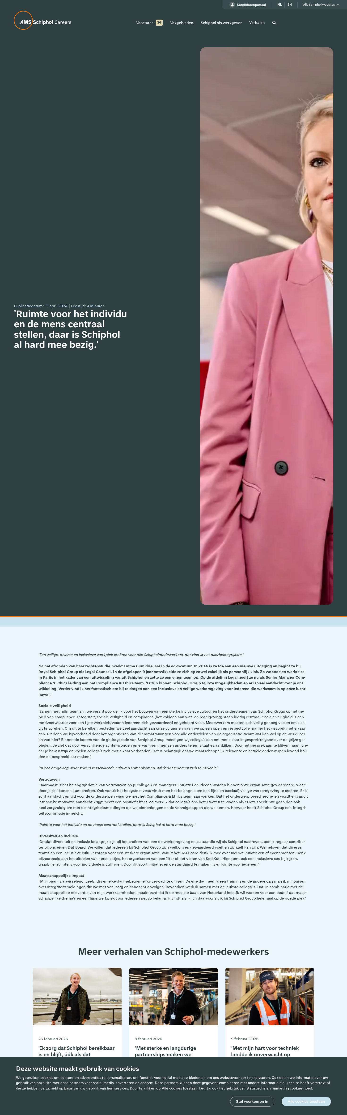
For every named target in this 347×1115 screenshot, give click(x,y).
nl (279, 4)
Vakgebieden (181, 22)
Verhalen (257, 22)
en (290, 4)
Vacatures (144, 22)
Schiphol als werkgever (221, 22)
